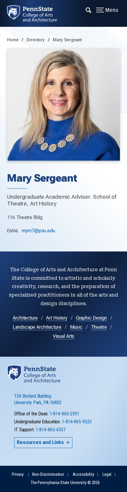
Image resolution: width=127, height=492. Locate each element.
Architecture (25, 318)
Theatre (99, 327)
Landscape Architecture (37, 327)
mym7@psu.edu (38, 230)
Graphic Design (91, 318)
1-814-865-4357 (51, 429)
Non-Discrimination (48, 474)
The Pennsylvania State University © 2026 (65, 482)
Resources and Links (40, 442)
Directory (36, 39)
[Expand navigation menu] (89, 9)
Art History (56, 318)
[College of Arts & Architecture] (35, 13)
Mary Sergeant (67, 39)
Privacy (18, 474)
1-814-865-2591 (64, 414)
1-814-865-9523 (77, 421)
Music (76, 327)
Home (13, 39)
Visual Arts (63, 336)
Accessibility (83, 474)
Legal (106, 474)
